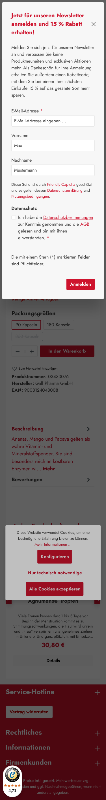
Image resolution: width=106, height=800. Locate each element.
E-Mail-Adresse (27, 111)
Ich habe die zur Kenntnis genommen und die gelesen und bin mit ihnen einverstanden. (55, 227)
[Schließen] (93, 24)
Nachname (21, 160)
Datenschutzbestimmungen (68, 217)
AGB (84, 224)
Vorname (19, 135)
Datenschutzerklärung (65, 190)
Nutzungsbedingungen (30, 196)
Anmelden (80, 284)
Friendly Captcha (61, 184)
